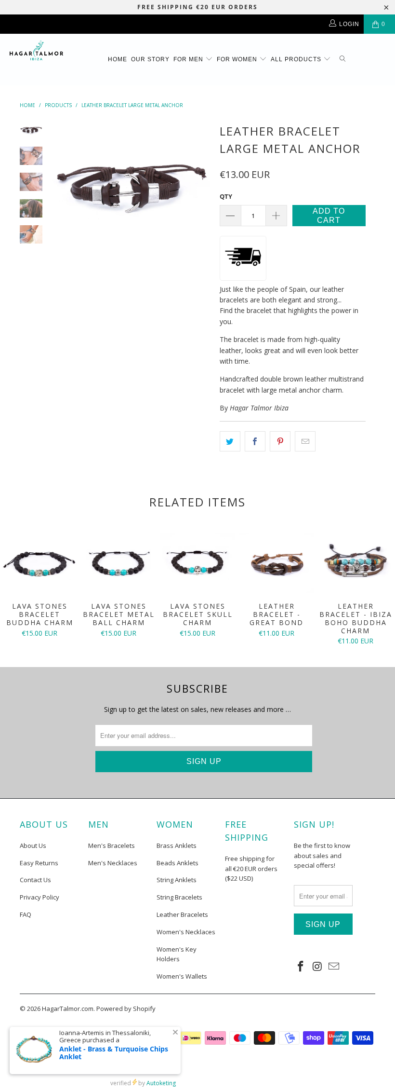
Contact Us (35, 879)
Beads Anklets (177, 863)
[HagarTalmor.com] (36, 50)
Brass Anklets (177, 845)
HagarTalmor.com (67, 1008)
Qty (226, 196)
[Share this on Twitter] (230, 441)
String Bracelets (179, 897)
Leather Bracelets (182, 914)
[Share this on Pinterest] (280, 441)
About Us (33, 845)
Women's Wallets (182, 976)
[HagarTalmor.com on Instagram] (317, 966)
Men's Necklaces (112, 863)
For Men (189, 59)
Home (117, 59)
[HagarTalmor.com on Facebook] (301, 966)
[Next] (201, 184)
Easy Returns (39, 863)
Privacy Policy (39, 897)
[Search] (342, 59)
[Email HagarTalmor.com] (334, 966)
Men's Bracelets (111, 845)
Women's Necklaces (186, 931)
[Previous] (61, 184)
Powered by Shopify (126, 1008)
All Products (297, 59)
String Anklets (177, 879)
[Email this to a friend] (305, 441)
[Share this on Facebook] (255, 441)
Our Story (150, 59)
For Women (238, 59)
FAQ (25, 914)
